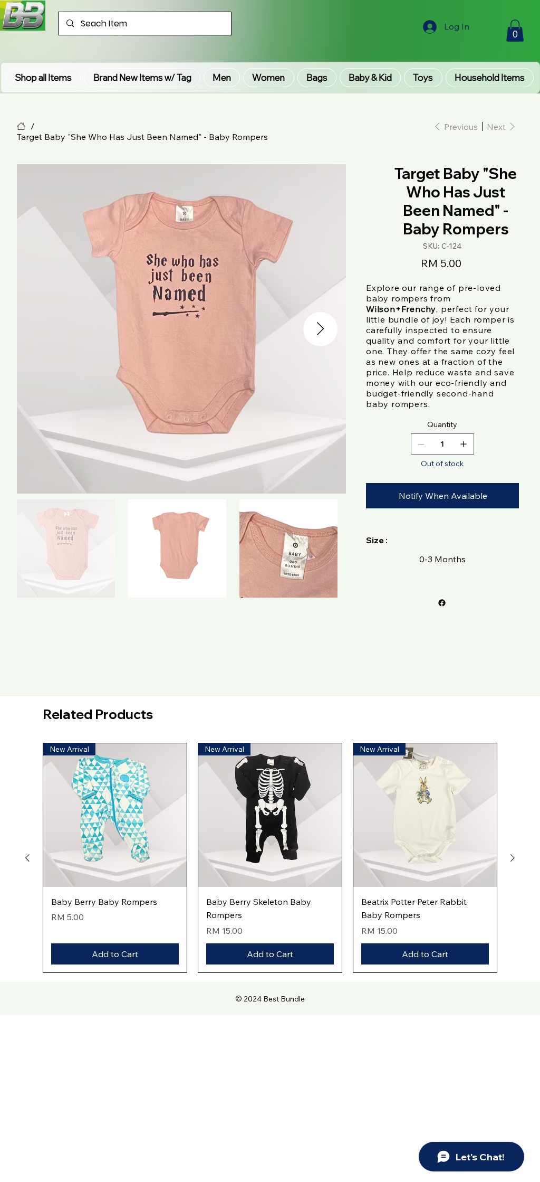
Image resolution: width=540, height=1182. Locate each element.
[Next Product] (512, 858)
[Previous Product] (27, 858)
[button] (142, 77)
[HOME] (21, 126)
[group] (270, 857)
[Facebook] (441, 603)
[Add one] (463, 444)
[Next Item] (320, 329)
